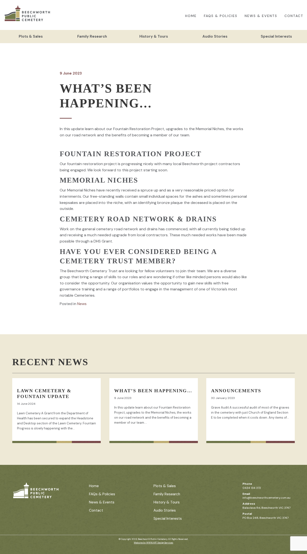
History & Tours (153, 36)
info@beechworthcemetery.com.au (266, 498)
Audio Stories (214, 36)
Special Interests (276, 36)
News (82, 303)
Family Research (92, 36)
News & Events (261, 16)
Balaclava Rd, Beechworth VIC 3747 (266, 508)
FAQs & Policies (220, 16)
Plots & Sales (31, 36)
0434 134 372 (251, 488)
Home (191, 16)
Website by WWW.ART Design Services (153, 542)
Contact (293, 16)
